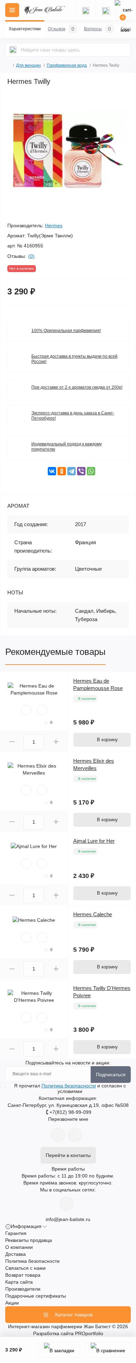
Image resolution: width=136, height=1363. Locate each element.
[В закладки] (59, 1350)
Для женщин (28, 65)
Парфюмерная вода (67, 65)
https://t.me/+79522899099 (75, 1135)
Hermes (53, 225)
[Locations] (85, 10)
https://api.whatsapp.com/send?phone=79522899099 (58, 1135)
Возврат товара (22, 1275)
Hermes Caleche (92, 914)
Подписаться (111, 1074)
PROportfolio (89, 1333)
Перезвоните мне (68, 1119)
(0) (31, 256)
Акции (12, 1303)
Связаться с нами (25, 1268)
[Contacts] (106, 10)
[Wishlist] (26, 710)
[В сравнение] (108, 1350)
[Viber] (81, 471)
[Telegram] (71, 471)
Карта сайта (19, 1282)
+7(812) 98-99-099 (70, 1112)
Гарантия (16, 1233)
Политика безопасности (68, 1085)
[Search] (13, 50)
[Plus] (56, 742)
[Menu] (12, 10)
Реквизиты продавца (28, 1240)
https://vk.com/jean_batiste (67, 1204)
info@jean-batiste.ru (68, 1219)
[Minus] (11, 742)
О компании (19, 1247)
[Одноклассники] (62, 471)
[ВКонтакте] (52, 471)
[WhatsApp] (91, 471)
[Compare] (42, 710)
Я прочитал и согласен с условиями (70, 1088)
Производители (22, 1289)
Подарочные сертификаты (35, 1296)
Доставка (15, 1254)
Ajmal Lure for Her (94, 841)
